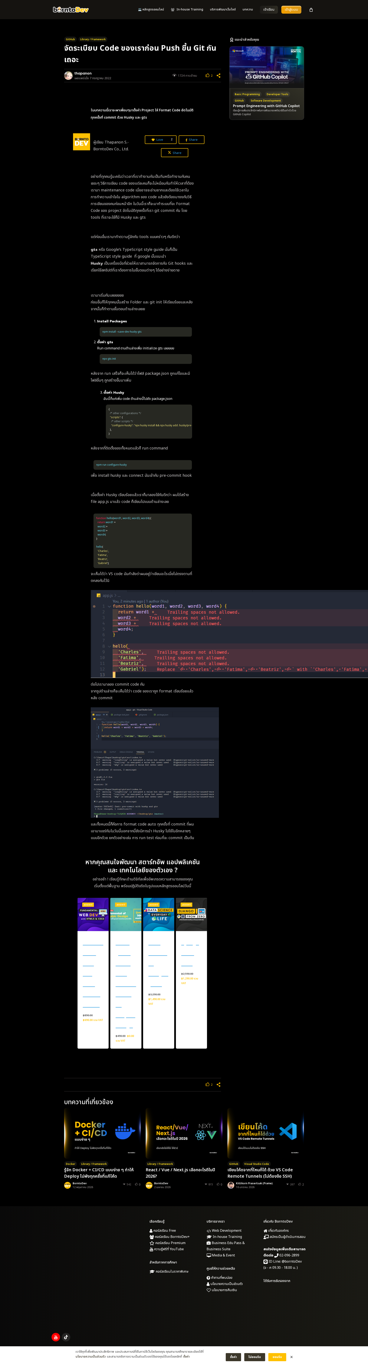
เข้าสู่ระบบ (291, 9)
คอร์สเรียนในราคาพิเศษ (171, 1271)
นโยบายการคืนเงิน (224, 1290)
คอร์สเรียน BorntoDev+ (172, 1236)
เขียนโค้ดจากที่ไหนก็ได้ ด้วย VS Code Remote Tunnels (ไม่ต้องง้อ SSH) (260, 1173)
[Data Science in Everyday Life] (158, 914)
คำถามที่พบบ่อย (221, 1277)
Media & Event (223, 1255)
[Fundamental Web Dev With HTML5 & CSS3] (93, 914)
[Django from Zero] (191, 914)
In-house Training (227, 1236)
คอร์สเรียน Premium (169, 1243)
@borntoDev (292, 1261)
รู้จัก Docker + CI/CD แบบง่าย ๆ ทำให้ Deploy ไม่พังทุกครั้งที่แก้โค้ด (99, 1173)
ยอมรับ (277, 1357)
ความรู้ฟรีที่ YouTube (168, 1249)
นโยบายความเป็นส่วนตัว (226, 1283)
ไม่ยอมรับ (255, 1357)
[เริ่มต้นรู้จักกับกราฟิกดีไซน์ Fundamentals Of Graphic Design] (125, 914)
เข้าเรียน (269, 9)
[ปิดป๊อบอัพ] (291, 1357)
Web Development (226, 1230)
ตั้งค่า (186, 1356)
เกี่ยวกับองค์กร (278, 1230)
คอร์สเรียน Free (164, 1230)
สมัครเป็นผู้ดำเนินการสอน (287, 1236)
